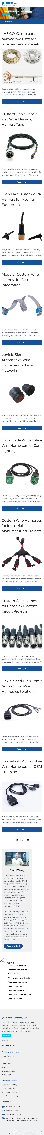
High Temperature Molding (11, 1092)
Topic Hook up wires (16, 986)
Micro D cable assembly (10, 1096)
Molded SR (5, 1067)
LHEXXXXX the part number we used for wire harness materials (20, 38)
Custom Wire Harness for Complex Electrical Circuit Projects (20, 606)
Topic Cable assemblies (17, 982)
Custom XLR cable (8, 1056)
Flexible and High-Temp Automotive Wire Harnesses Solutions (22, 686)
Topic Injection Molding (17, 990)
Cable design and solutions (19, 966)
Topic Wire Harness (15, 999)
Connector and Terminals (18, 970)
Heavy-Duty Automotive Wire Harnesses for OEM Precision (22, 766)
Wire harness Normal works (19, 978)
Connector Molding (8, 1088)
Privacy (29, 1131)
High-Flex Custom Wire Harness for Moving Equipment (21, 199)
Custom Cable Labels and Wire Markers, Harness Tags (19, 119)
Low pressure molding (9, 1085)
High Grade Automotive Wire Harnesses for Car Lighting (22, 445)
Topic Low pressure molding (19, 994)
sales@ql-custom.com (13, 1106)
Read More (6, 1035)
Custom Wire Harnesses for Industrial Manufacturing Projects (22, 525)
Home (4, 21)
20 (28, 840)
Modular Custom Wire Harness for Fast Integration (20, 279)
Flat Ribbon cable (8, 1060)
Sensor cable (6, 1064)
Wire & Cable (13, 974)
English (8, 1046)
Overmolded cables (8, 1071)
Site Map (15, 1131)
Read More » (22, 102)
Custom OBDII (7, 1075)
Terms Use (22, 1131)
